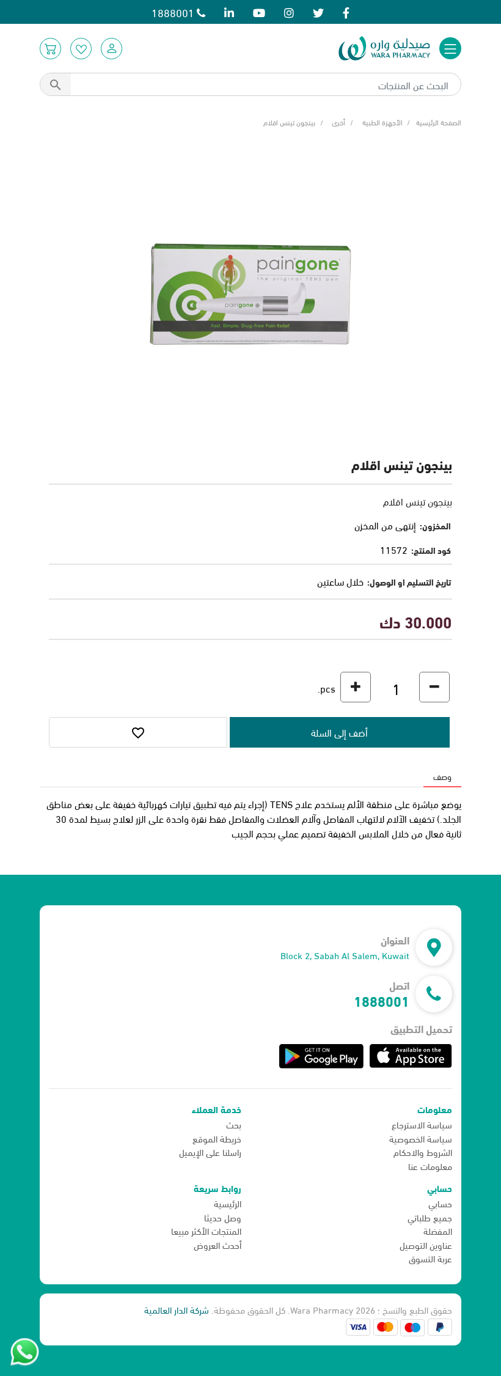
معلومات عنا (430, 1165)
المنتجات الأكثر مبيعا (206, 1230)
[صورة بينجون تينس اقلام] (250, 292)
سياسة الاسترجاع (422, 1124)
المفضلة (437, 1230)
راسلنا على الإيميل (210, 1151)
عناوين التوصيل (426, 1244)
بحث (233, 1124)
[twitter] (318, 12)
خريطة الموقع (216, 1138)
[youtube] (259, 12)
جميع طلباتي (430, 1217)
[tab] (442, 776)
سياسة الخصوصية (420, 1138)
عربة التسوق (430, 1258)
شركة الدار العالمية (176, 1309)
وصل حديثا (222, 1217)
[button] (111, 48)
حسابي (440, 1203)
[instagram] (289, 12)
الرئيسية (227, 1203)
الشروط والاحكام (422, 1151)
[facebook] (346, 12)
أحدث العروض (217, 1244)
